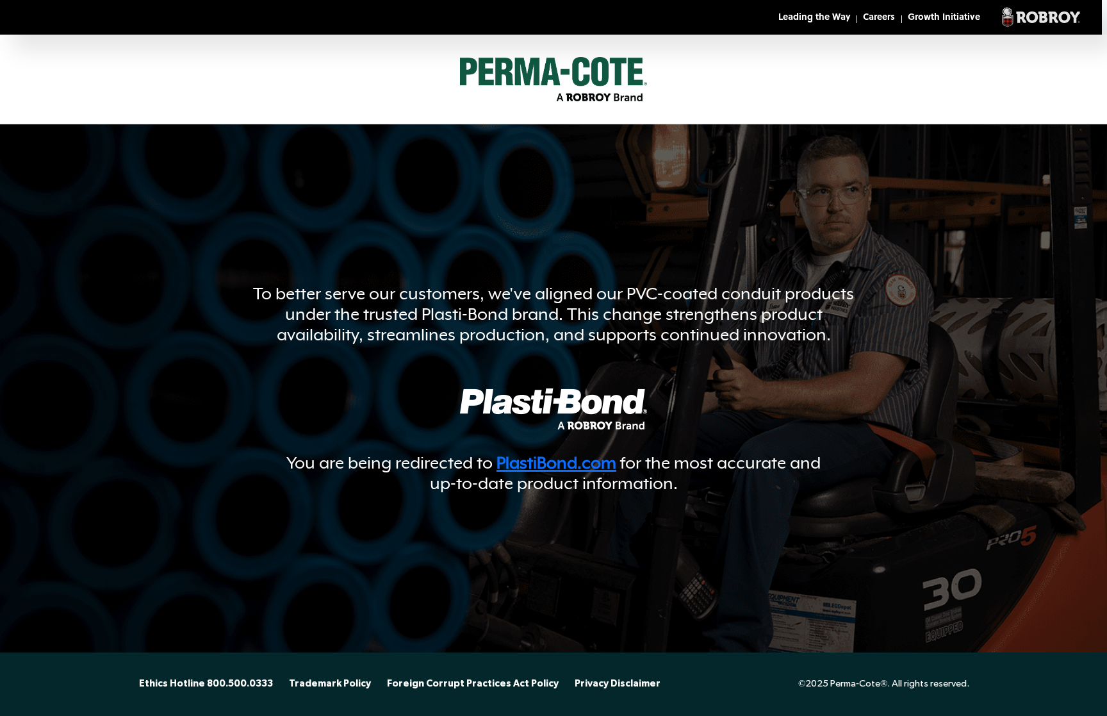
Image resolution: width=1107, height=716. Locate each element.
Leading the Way (814, 17)
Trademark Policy (330, 683)
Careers (879, 17)
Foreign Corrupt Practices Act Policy (473, 683)
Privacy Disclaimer (617, 683)
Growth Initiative (944, 17)
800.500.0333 (240, 683)
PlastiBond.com (556, 463)
